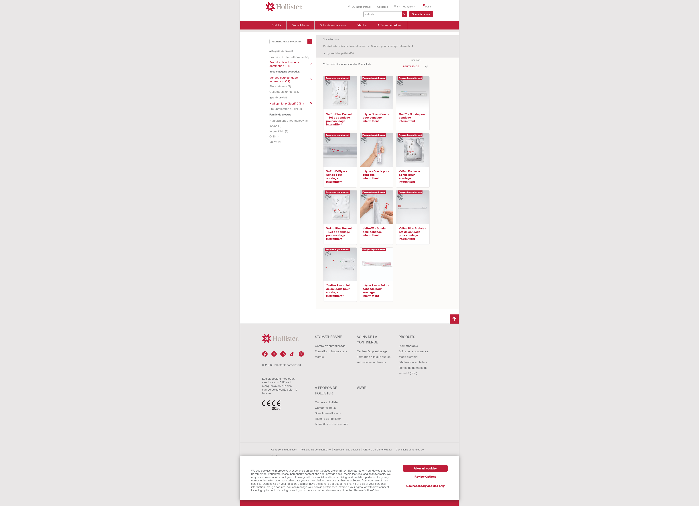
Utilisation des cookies (347, 449)
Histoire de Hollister (328, 418)
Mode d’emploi (408, 356)
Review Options (425, 476)
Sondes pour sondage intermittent (392, 46)
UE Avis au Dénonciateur (377, 449)
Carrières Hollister (327, 402)
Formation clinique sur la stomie (331, 353)
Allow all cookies (425, 468)
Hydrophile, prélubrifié (340, 53)
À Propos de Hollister (390, 25)
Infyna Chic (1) (278, 131)
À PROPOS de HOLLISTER (326, 390)
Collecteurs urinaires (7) (284, 91)
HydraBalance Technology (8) (288, 120)
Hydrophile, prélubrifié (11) (286, 103)
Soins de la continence (333, 25)
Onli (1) (274, 136)
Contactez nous (325, 407)
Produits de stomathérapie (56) (289, 57)
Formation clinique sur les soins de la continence (373, 359)
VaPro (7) (275, 141)
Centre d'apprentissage (330, 345)
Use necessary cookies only (425, 485)
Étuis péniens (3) (280, 86)
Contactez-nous (421, 14)
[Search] (309, 41)
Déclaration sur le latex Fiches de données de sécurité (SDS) (414, 367)
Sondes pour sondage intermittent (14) (283, 79)
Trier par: (415, 59)
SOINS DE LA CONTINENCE (367, 339)
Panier (428, 6)
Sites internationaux (328, 413)
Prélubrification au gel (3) (285, 108)
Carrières (382, 6)
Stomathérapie (300, 25)
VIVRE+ (362, 25)
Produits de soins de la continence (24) (284, 63)
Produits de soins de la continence (344, 46)
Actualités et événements (331, 424)
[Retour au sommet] (454, 319)
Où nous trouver (361, 6)
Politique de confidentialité (316, 449)
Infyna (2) (275, 125)
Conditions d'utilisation (284, 449)
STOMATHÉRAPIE (328, 337)
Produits (276, 25)
